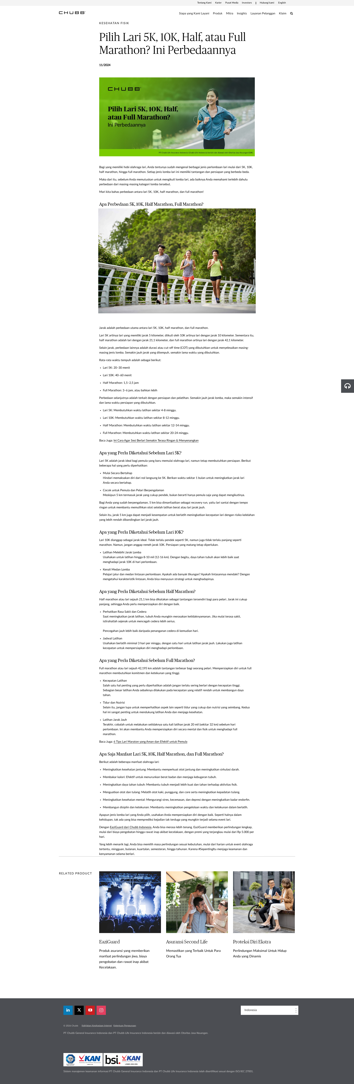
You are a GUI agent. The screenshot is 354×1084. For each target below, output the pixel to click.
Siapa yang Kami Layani (194, 13)
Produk (217, 13)
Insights (242, 13)
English (282, 3)
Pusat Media (231, 3)
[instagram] (101, 1010)
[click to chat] (347, 386)
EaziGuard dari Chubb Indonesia (130, 827)
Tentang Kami (204, 3)
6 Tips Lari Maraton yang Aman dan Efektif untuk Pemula (150, 741)
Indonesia (250, 1010)
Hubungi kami (267, 3)
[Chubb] (72, 12)
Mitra (229, 13)
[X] (79, 1010)
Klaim (282, 13)
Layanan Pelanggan (263, 13)
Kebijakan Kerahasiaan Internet (97, 1025)
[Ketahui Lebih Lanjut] (130, 927)
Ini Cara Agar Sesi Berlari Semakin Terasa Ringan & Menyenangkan (156, 440)
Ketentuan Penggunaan (124, 1025)
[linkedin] (68, 1010)
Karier (218, 3)
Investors (247, 3)
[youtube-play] (90, 1010)
